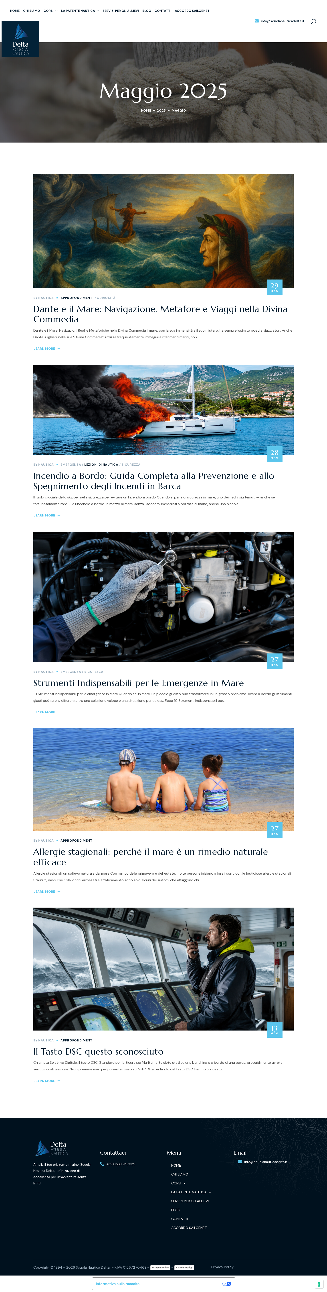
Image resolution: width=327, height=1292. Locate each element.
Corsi (176, 1183)
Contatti (179, 1218)
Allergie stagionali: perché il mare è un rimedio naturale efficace (150, 857)
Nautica (46, 298)
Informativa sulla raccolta (117, 1284)
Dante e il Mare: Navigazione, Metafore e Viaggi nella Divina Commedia (160, 314)
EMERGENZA (71, 465)
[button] (279, 21)
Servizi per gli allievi (190, 1201)
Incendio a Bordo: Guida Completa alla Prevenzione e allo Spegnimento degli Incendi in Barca (153, 481)
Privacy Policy (160, 1267)
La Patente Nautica (189, 1192)
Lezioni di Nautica (101, 465)
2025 (161, 110)
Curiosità (106, 298)
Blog (175, 1210)
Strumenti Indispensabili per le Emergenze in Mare (138, 682)
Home (146, 110)
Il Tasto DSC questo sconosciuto (98, 1051)
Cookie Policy (184, 1267)
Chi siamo (179, 1174)
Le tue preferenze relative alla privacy (183, 1284)
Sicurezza (130, 465)
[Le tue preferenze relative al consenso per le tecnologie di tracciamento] (319, 1284)
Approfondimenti (77, 298)
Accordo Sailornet (189, 1227)
